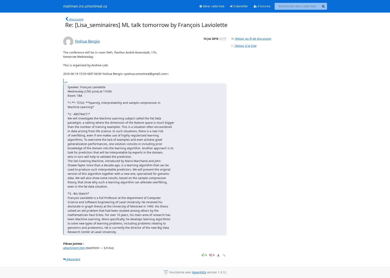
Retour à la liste (245, 46)
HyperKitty (199, 272)
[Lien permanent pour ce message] (224, 255)
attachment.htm (74, 248)
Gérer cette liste (213, 6)
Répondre (73, 259)
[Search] (323, 6)
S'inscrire (263, 6)
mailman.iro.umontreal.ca (85, 6)
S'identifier (240, 6)
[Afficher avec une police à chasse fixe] (218, 255)
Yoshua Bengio (87, 41)
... (65, 81)
